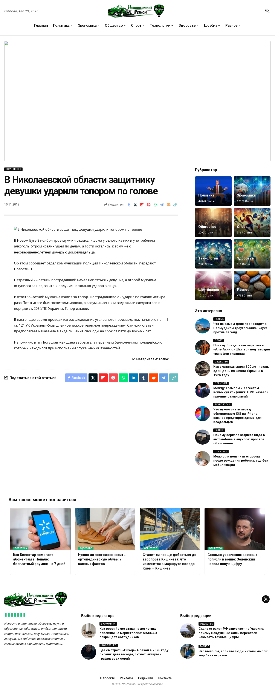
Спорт (242, 227)
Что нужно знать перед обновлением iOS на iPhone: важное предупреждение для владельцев (237, 415)
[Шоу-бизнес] (213, 285)
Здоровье (245, 258)
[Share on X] (135, 204)
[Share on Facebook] (129, 204)
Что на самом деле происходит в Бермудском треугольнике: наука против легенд (240, 328)
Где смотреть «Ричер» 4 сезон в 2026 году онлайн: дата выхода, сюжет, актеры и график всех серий (133, 654)
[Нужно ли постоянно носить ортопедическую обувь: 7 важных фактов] (105, 529)
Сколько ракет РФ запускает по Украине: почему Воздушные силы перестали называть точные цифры (231, 633)
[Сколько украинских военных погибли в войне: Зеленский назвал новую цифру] (235, 529)
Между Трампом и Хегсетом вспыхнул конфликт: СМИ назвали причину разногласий (240, 392)
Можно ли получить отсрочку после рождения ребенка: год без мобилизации (240, 460)
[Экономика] (252, 191)
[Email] (169, 204)
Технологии (208, 258)
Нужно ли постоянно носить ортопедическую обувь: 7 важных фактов (101, 559)
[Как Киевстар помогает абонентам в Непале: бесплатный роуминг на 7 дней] (40, 529)
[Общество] (213, 222)
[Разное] (252, 285)
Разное (243, 290)
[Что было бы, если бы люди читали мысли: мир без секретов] (187, 651)
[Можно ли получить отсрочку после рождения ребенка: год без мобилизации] (202, 458)
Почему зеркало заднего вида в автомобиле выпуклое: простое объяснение (239, 439)
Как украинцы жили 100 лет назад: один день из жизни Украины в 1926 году (241, 371)
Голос (164, 359)
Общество (207, 227)
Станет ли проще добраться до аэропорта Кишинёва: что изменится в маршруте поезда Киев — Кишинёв (169, 561)
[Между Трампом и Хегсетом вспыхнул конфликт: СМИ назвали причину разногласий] (202, 390)
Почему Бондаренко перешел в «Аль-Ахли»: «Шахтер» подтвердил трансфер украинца (241, 349)
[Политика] (213, 191)
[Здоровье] (252, 254)
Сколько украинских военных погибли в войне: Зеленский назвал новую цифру (232, 559)
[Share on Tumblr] (143, 377)
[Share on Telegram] (162, 204)
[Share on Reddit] (153, 377)
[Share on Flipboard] (142, 204)
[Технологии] (213, 254)
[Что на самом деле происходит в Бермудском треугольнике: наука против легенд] (202, 325)
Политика (206, 195)
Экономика (246, 195)
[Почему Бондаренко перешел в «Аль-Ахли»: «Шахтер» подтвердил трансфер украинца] (202, 347)
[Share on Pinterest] (149, 204)
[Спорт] (252, 222)
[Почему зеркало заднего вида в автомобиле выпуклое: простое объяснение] (202, 437)
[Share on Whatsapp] (155, 204)
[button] (267, 11)
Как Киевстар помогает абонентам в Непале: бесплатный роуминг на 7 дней (39, 559)
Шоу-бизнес (13, 169)
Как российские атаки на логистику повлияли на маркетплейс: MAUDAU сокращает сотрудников (128, 633)
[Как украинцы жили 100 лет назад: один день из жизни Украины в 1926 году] (202, 368)
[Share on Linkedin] (133, 377)
